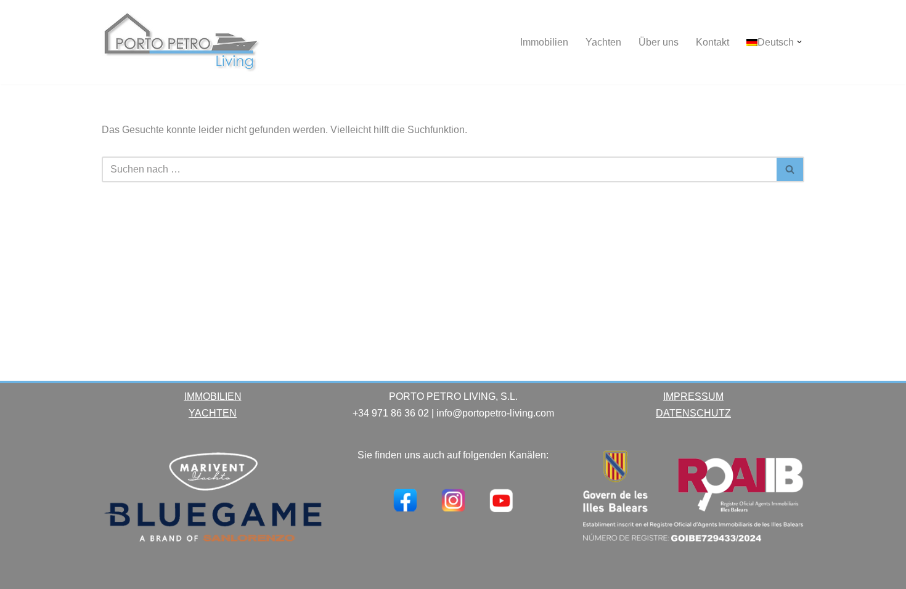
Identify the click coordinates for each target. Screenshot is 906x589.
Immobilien (544, 42)
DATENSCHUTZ (693, 413)
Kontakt (712, 42)
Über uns (659, 42)
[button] (799, 41)
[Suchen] (790, 169)
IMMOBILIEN (213, 396)
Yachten (603, 42)
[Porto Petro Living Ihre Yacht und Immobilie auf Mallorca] (182, 42)
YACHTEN (213, 413)
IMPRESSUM (693, 396)
